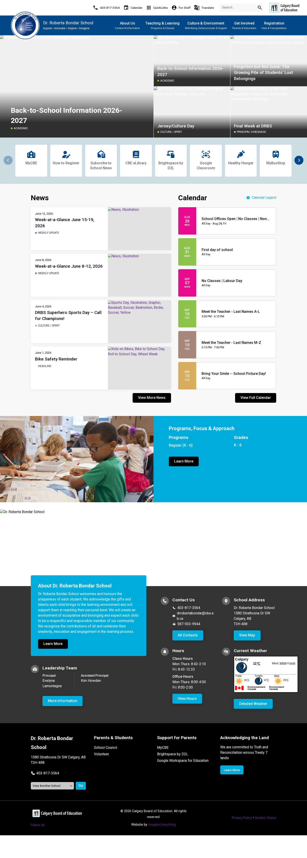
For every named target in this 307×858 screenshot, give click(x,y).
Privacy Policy (242, 818)
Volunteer (101, 754)
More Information (62, 701)
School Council (105, 747)
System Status (265, 818)
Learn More (183, 461)
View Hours (187, 698)
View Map (247, 635)
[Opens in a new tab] (284, 8)
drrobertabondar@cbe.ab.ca (195, 616)
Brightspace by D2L (172, 754)
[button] (298, 160)
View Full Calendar (255, 398)
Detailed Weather (253, 704)
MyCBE (163, 747)
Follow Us (38, 825)
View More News (152, 398)
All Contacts (188, 635)
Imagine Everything (162, 825)
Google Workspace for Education (183, 760)
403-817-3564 (188, 608)
